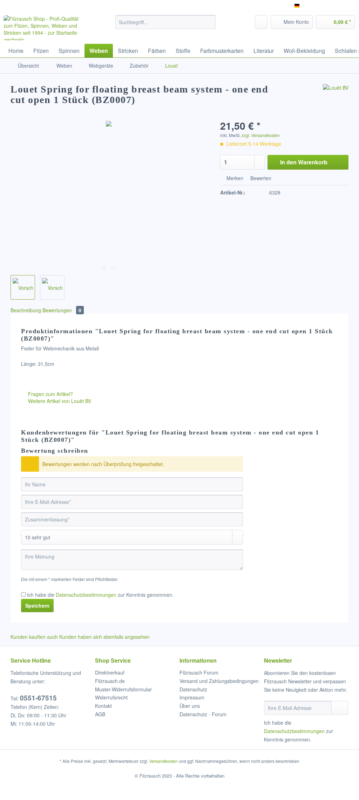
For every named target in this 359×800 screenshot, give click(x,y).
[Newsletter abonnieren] (339, 708)
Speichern (37, 605)
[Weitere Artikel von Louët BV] (335, 96)
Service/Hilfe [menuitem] (335, 5)
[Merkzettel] (261, 22)
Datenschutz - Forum (203, 714)
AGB (100, 714)
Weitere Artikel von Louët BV (59, 400)
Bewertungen (61, 310)
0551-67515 (38, 698)
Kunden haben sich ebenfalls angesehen (104, 636)
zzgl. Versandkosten (261, 135)
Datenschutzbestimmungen (86, 594)
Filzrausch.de (110, 680)
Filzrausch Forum (199, 672)
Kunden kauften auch (34, 636)
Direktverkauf (109, 672)
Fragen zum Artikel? (50, 393)
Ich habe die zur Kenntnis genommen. (100, 594)
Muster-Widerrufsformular (123, 689)
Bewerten (260, 178)
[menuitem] (165, 25)
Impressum (192, 697)
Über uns (190, 705)
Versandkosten (163, 761)
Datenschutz (193, 689)
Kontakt (103, 705)
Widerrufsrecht (111, 697)
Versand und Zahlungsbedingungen (219, 680)
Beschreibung (26, 310)
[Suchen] (209, 22)
